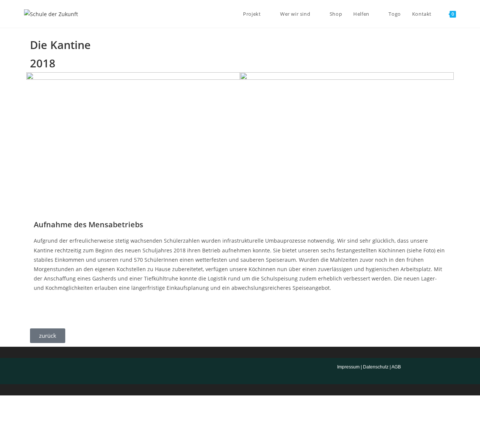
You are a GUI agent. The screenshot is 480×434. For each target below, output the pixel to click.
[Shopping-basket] (260, 371)
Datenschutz (375, 367)
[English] (41, 370)
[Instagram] (240, 371)
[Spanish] (48, 370)
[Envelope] (219, 371)
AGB (396, 367)
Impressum (348, 367)
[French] (33, 370)
